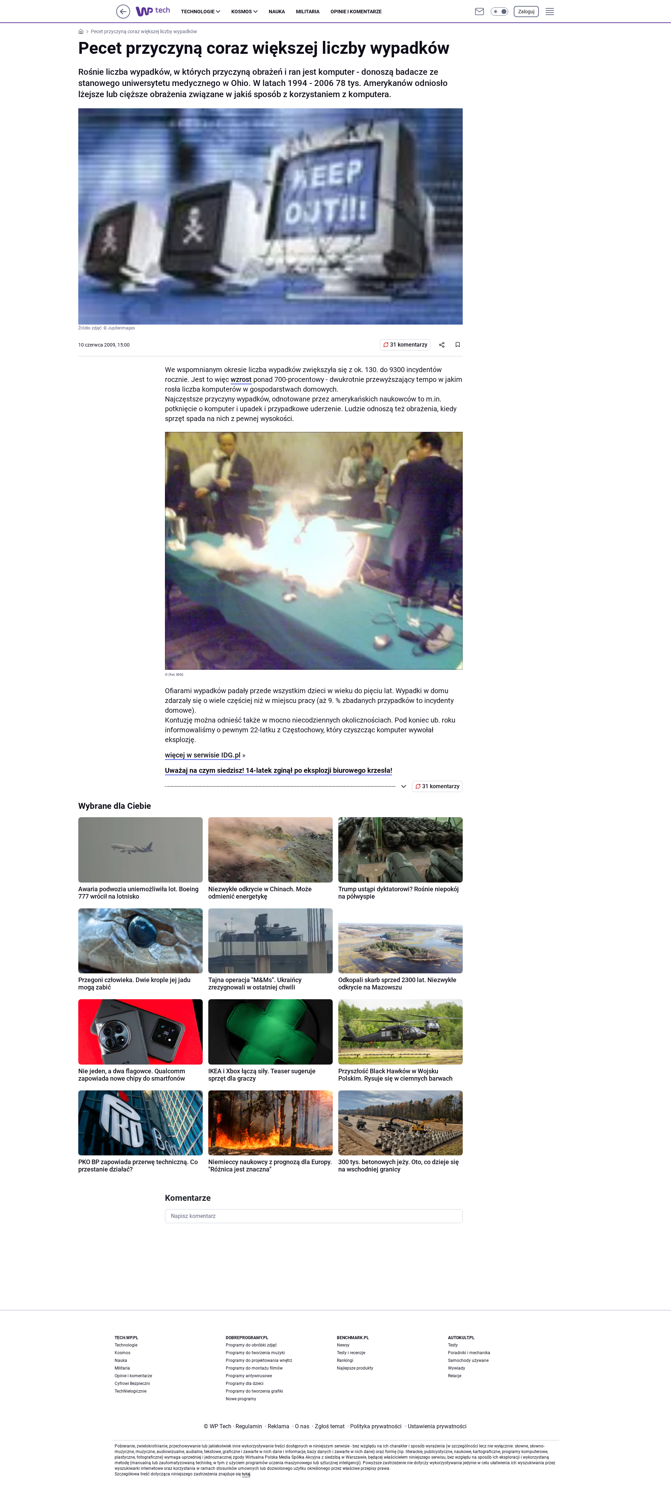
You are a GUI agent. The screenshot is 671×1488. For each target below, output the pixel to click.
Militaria (307, 11)
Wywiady (456, 1368)
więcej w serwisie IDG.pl (202, 755)
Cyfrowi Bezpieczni (132, 1383)
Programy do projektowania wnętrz (259, 1360)
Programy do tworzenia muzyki (255, 1352)
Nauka (277, 11)
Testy (453, 1345)
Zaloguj (526, 11)
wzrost (241, 379)
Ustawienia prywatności (436, 1426)
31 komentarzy (408, 344)
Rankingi (345, 1360)
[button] (499, 11)
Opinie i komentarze (356, 11)
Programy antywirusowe (249, 1375)
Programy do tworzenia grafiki (254, 1391)
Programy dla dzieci (245, 1383)
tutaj (246, 1474)
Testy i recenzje (351, 1352)
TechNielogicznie (130, 1391)
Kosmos (241, 11)
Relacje (454, 1375)
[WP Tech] (158, 11)
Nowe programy (241, 1398)
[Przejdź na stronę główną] (123, 16)
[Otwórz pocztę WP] (479, 11)
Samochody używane (468, 1360)
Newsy (343, 1345)
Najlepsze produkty (355, 1368)
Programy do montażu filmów (254, 1368)
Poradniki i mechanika (469, 1352)
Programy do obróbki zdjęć (251, 1345)
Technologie (198, 11)
